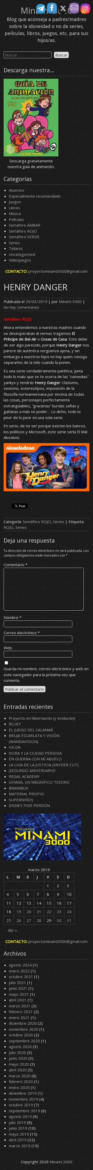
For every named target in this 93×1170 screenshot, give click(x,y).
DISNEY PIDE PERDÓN (29, 805)
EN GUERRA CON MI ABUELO (35, 758)
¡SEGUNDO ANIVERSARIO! (32, 770)
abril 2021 (18, 999)
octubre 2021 (21, 976)
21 (39, 911)
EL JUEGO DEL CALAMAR (31, 729)
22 (49, 911)
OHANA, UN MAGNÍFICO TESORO (39, 782)
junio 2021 (18, 988)
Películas (16, 219)
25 (8, 920)
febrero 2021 (21, 1011)
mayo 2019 (19, 1134)
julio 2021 (17, 982)
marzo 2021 (19, 1005)
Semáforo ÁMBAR (24, 225)
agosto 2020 (20, 1046)
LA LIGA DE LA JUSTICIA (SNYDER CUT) (44, 764)
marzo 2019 (19, 1145)
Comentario (15, 564)
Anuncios (16, 190)
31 (69, 920)
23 (59, 911)
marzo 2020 (19, 1075)
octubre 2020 (21, 1034)
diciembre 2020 (23, 1023)
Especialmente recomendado (35, 196)
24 (69, 911)
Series (14, 242)
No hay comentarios (21, 307)
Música (15, 213)
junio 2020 (18, 1058)
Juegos (15, 201)
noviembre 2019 (23, 1099)
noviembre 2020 (23, 1029)
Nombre (12, 617)
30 (59, 920)
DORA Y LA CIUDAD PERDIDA (35, 753)
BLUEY (15, 723)
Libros (14, 207)
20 (29, 911)
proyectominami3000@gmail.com (58, 271)
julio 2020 (17, 1052)
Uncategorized (22, 254)
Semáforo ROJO (23, 231)
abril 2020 (18, 1069)
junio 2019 (18, 1128)
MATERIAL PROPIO (26, 793)
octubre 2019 (21, 1104)
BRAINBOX (18, 788)
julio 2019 (17, 1122)
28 (39, 920)
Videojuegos (20, 260)
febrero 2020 (21, 1081)
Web (8, 647)
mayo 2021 (19, 994)
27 (29, 920)
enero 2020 (19, 1087)
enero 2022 (19, 970)
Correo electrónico (22, 632)
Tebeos (16, 248)
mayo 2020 (19, 1064)
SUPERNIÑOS (21, 799)
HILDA (14, 747)
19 (19, 911)
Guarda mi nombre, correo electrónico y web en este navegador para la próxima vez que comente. (46, 674)
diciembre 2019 (23, 1093)
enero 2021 (19, 1017)
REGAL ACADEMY (24, 776)
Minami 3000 (70, 301)
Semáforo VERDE (24, 236)
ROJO (8, 527)
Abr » (12, 930)
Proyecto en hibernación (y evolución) (42, 718)
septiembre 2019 (24, 1110)
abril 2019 (18, 1139)
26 (19, 920)
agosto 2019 (20, 1116)
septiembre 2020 (24, 1040)
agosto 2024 (20, 964)
